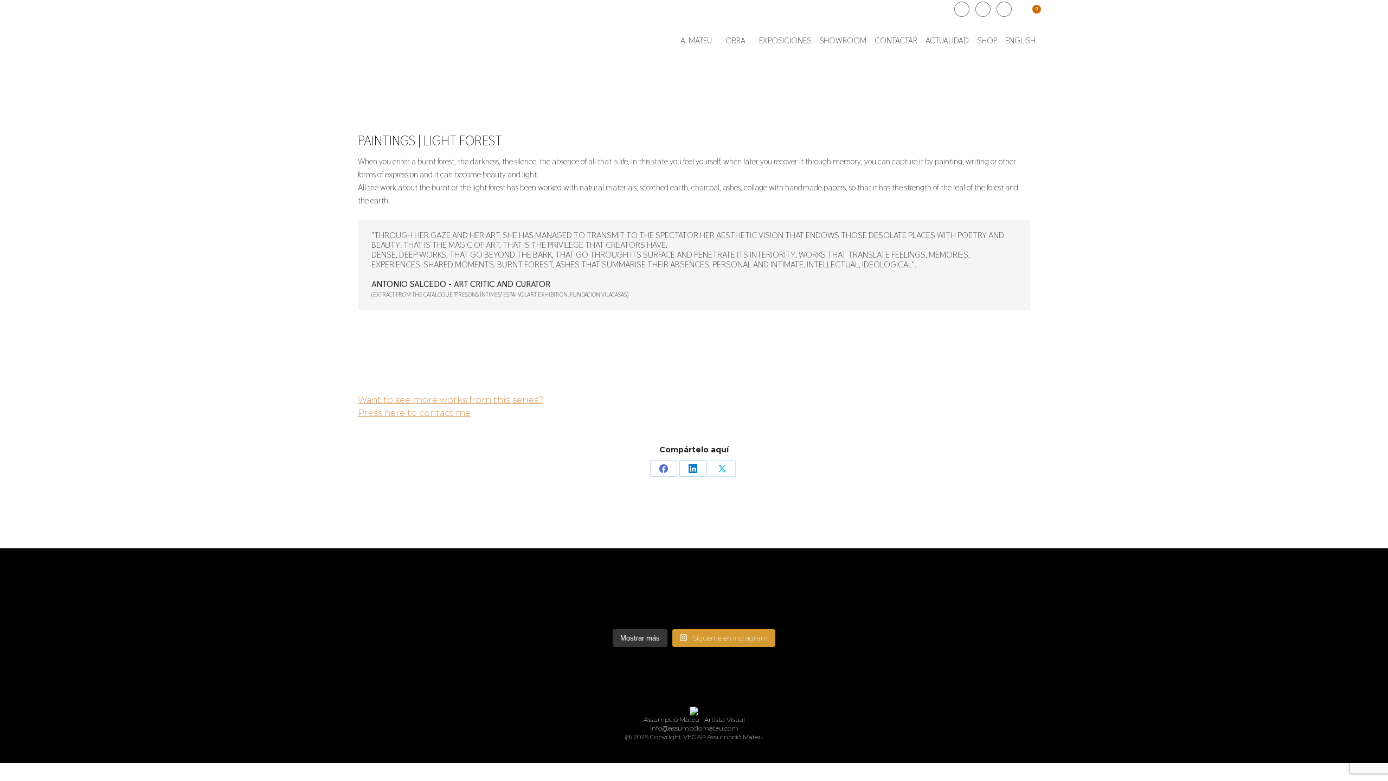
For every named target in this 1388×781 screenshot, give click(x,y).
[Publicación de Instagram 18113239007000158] (553, 587)
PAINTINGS (386, 140)
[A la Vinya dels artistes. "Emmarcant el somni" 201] (694, 598)
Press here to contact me (414, 413)
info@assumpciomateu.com (694, 728)
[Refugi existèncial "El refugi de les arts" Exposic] (834, 593)
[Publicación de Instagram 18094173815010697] (975, 587)
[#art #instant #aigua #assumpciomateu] (412, 587)
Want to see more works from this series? (450, 400)
